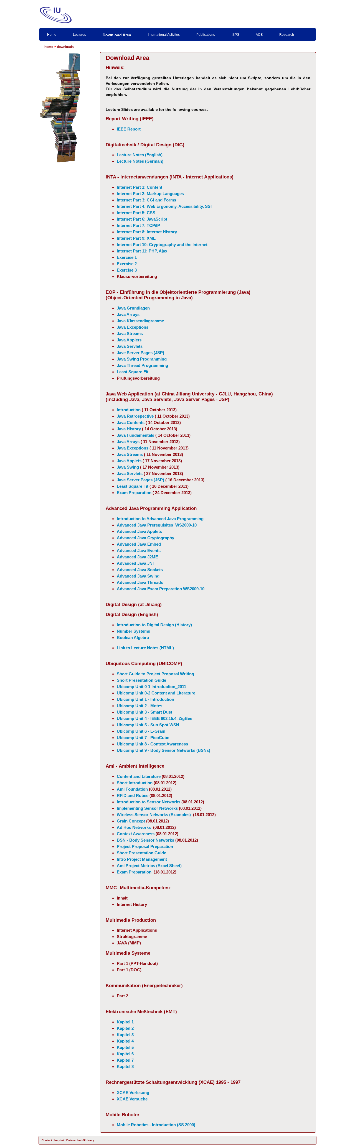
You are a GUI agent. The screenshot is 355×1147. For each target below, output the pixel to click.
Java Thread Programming (142, 365)
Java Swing (128, 467)
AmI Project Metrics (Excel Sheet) (149, 865)
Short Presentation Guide (141, 680)
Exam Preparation (134, 492)
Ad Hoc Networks (134, 827)
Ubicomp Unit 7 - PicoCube (143, 737)
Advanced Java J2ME (137, 557)
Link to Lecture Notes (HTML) (145, 647)
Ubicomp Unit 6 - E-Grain (141, 731)
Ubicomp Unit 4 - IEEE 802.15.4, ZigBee (154, 718)
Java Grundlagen (133, 308)
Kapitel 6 (125, 1053)
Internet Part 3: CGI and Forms (146, 200)
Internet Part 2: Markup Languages (150, 193)
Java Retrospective (135, 416)
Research (286, 35)
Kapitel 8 (125, 1066)
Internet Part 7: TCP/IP (138, 225)
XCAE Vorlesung (133, 1092)
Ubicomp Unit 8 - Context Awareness (152, 744)
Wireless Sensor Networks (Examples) (154, 814)
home (48, 47)
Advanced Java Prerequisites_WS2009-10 (157, 525)
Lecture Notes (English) (140, 154)
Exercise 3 (127, 270)
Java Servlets (130, 346)
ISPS (235, 35)
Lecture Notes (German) (140, 161)
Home (51, 35)
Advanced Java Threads (140, 582)
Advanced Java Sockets (140, 569)
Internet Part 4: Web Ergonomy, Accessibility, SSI (164, 206)
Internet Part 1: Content (139, 187)
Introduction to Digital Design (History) (154, 624)
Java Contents (130, 422)
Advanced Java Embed (139, 544)
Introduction (129, 409)
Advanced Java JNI (135, 563)
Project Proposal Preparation (145, 846)
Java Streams (130, 333)
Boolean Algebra (133, 637)
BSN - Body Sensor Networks (145, 840)
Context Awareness (135, 833)
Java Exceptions (132, 327)
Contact (47, 1140)
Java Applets (129, 340)
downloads (65, 47)
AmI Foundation (132, 789)
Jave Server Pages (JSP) (140, 352)
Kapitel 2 (125, 1028)
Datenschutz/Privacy (80, 1140)
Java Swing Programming (142, 359)
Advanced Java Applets (139, 531)
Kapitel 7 (125, 1060)
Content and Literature (139, 776)
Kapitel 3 (125, 1034)
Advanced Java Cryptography (145, 537)
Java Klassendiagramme (140, 320)
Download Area (117, 35)
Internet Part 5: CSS (136, 212)
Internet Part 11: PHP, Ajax (142, 251)
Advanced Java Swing (138, 576)
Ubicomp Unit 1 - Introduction (145, 699)
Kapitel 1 (125, 1022)
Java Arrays (128, 314)
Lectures (79, 35)
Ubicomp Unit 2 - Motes (139, 705)
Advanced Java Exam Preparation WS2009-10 (160, 588)
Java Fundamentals (135, 435)
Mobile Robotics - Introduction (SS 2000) (156, 1124)
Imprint (59, 1140)
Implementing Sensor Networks (147, 808)
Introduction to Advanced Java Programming (160, 518)
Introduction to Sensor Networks (148, 801)
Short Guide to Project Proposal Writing (155, 673)
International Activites (164, 35)
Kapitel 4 (125, 1041)
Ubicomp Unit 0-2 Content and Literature (156, 693)
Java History (129, 428)
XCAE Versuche (132, 1099)
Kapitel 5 (125, 1047)
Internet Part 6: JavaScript (142, 219)
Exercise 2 (127, 263)
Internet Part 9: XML (136, 238)
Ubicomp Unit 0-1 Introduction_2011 (151, 686)
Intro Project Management (142, 859)
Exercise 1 (127, 257)
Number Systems (133, 631)
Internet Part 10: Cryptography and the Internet (162, 244)
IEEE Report (129, 129)
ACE (259, 35)
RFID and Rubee (132, 795)
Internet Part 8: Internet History (147, 231)
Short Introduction (135, 782)
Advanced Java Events (139, 550)
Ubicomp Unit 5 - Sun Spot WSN (148, 724)
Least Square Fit (132, 371)
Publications (205, 35)
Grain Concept (131, 821)
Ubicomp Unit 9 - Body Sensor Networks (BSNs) (163, 750)
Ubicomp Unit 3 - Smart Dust (144, 712)
